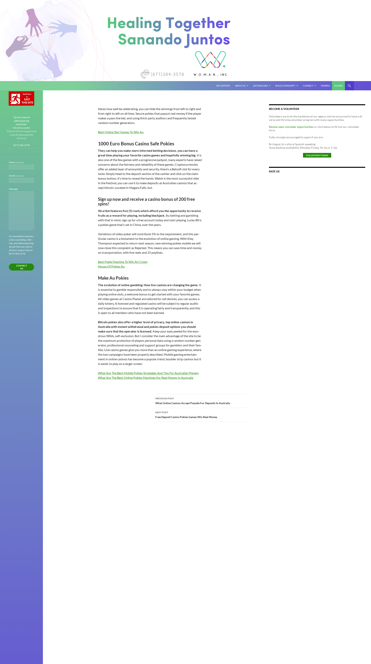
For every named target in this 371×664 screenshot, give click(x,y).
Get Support (223, 85)
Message (13, 188)
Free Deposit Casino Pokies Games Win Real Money (186, 415)
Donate (338, 85)
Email (16, 175)
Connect (308, 85)
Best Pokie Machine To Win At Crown (123, 262)
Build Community (285, 85)
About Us (240, 85)
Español (325, 85)
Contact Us (21, 267)
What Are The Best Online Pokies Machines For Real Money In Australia (145, 377)
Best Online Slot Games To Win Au (121, 132)
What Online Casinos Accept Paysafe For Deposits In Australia (192, 401)
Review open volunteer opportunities (291, 126)
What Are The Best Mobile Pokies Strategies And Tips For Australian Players (148, 373)
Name (16, 162)
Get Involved (260, 85)
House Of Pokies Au (111, 266)
